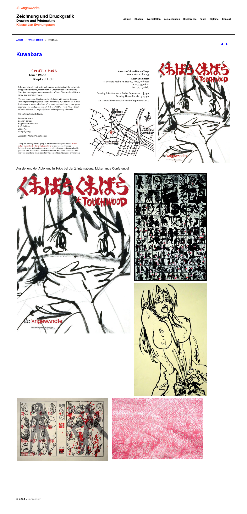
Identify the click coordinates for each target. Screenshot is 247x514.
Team (203, 19)
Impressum (34, 499)
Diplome (214, 19)
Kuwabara (29, 54)
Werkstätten (154, 19)
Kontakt (226, 19)
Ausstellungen (172, 19)
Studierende (190, 19)
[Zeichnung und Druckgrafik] (45, 16)
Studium (139, 19)
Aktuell (127, 19)
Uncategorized (35, 39)
